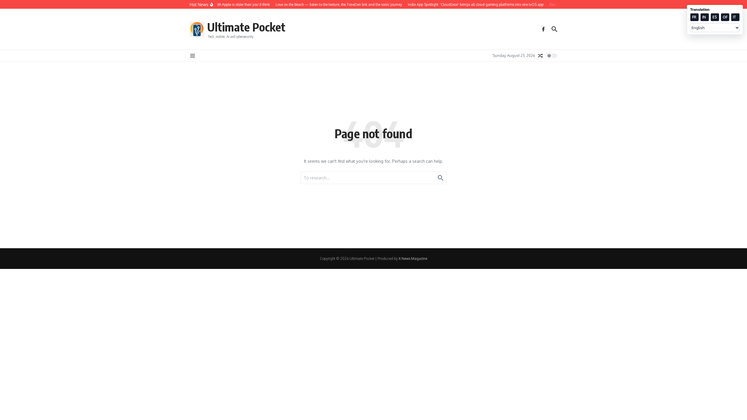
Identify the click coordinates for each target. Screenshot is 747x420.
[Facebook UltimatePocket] (543, 29)
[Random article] (540, 55)
